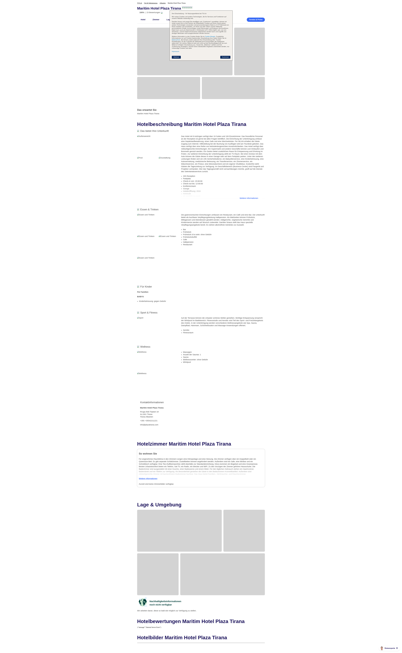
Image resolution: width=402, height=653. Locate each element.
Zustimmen (225, 57)
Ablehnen (176, 57)
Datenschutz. (176, 40)
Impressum (175, 51)
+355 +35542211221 (148, 421)
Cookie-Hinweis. (210, 36)
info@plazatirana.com (149, 425)
